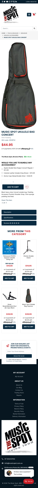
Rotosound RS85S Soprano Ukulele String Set (9, 257)
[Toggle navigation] (29, 14)
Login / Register (31, 1)
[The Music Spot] (11, 14)
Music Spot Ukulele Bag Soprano (28, 305)
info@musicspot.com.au (13, 463)
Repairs (19, 395)
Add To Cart (13, 187)
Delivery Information (19, 416)
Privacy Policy (18, 361)
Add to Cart (9, 278)
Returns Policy (19, 409)
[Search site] (34, 28)
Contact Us (19, 390)
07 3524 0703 (10, 459)
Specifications (8, 217)
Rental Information (19, 414)
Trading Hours (19, 392)
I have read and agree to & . (16, 360)
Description (7, 212)
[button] (26, 187)
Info (32, 148)
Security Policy (19, 411)
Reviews (7, 223)
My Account (19, 376)
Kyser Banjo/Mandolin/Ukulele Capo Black (9, 306)
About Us (19, 385)
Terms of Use (19, 403)
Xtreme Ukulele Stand (29, 257)
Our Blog (19, 387)
